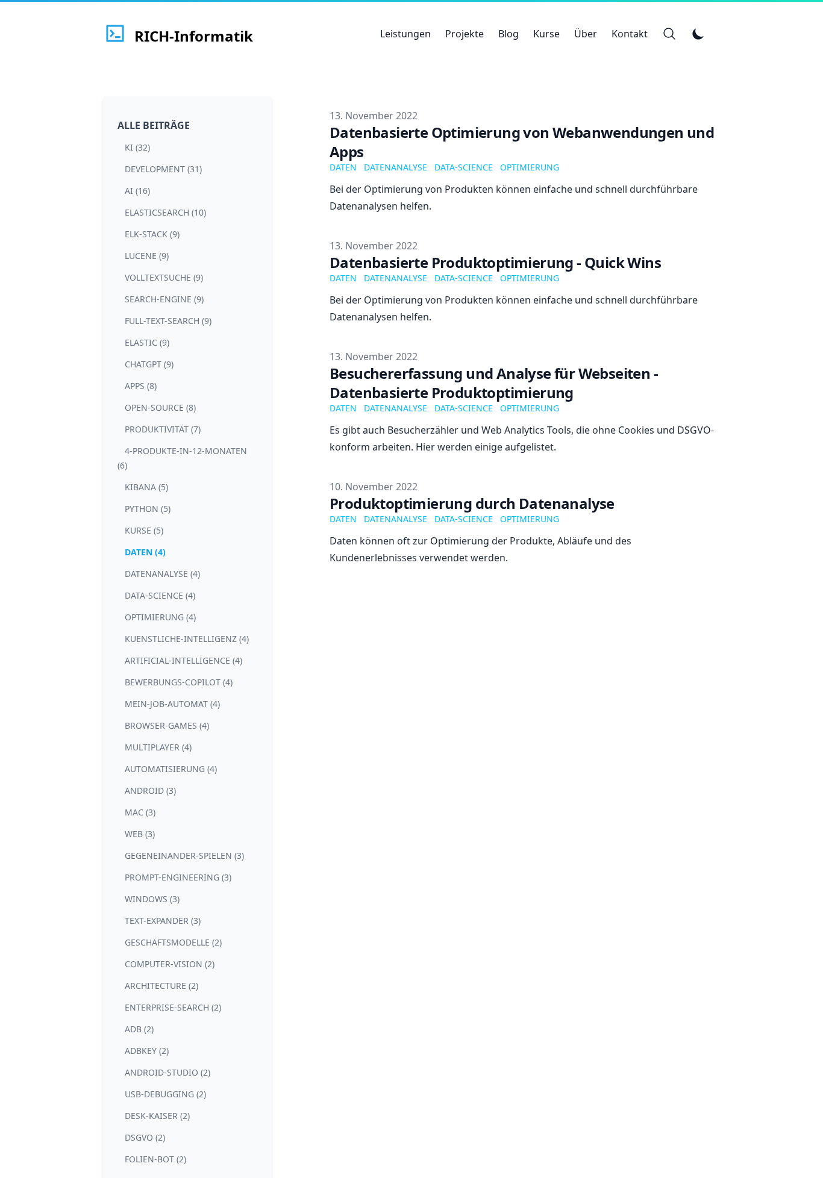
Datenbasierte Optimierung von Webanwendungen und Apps (522, 141)
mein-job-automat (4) (172, 703)
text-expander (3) (163, 920)
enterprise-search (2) (173, 1007)
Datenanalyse (395, 167)
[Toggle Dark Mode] (698, 33)
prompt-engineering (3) (178, 877)
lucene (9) (147, 255)
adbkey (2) (147, 1050)
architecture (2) (161, 985)
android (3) (150, 790)
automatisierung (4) (171, 768)
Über (585, 34)
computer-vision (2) (169, 964)
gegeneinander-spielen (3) (184, 855)
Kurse (546, 34)
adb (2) (139, 1029)
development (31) (163, 169)
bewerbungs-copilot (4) (179, 682)
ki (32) (137, 147)
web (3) (140, 834)
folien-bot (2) (155, 1159)
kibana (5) (146, 487)
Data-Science (463, 167)
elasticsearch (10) (165, 212)
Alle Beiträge (153, 125)
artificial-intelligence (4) (183, 660)
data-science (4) (160, 595)
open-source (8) (160, 407)
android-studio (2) (167, 1072)
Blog (508, 34)
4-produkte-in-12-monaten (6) (182, 458)
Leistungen (405, 34)
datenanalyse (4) (162, 573)
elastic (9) (147, 342)
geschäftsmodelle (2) (173, 942)
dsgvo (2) (145, 1137)
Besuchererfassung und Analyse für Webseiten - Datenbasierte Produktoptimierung (494, 382)
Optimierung (529, 167)
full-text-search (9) (168, 320)
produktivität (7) (163, 429)
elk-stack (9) (152, 234)
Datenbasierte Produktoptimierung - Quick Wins (495, 262)
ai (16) (137, 190)
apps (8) (141, 385)
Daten (343, 167)
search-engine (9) (164, 299)
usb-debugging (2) (165, 1094)
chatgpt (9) (149, 364)
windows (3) (152, 899)
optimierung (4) (160, 617)
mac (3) (140, 812)
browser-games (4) (167, 725)
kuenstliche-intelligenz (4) (187, 638)
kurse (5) (144, 530)
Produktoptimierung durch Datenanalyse (472, 503)
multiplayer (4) (158, 747)
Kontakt (630, 34)
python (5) (148, 508)
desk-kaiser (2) (157, 1115)
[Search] (669, 33)
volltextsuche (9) (164, 277)
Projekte (464, 34)
